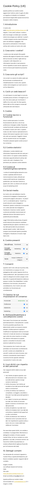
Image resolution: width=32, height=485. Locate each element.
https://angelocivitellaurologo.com (16, 30)
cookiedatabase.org (20, 481)
